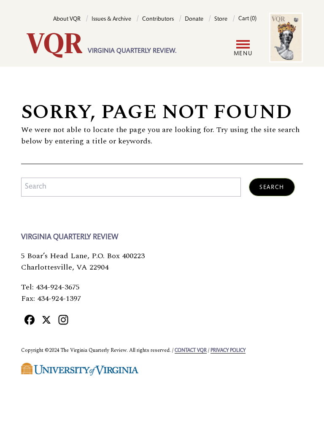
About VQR (67, 19)
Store (220, 19)
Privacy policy (228, 350)
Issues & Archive (111, 19)
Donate (194, 19)
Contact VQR (191, 350)
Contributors (158, 19)
